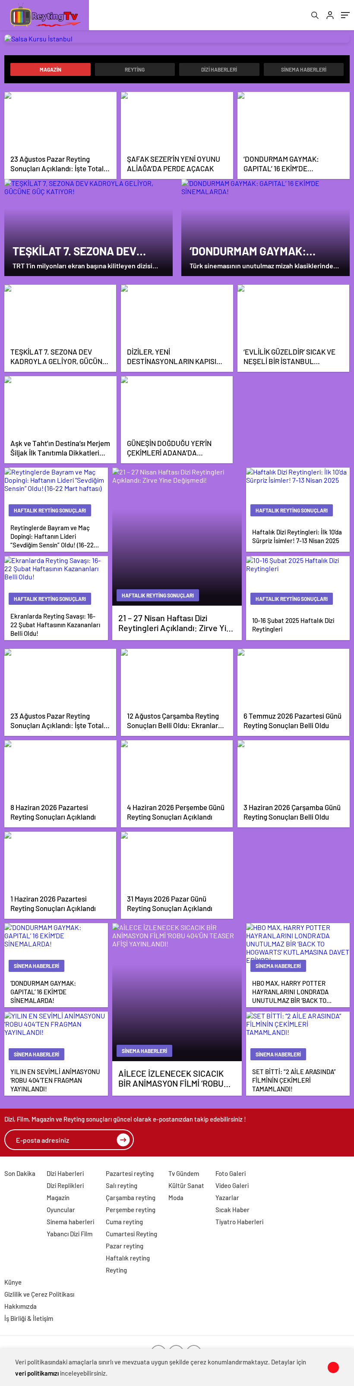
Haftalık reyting (128, 1258)
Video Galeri (232, 1185)
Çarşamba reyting (130, 1197)
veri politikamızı (37, 1373)
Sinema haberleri (303, 69)
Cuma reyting (124, 1222)
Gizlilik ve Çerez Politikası (39, 1294)
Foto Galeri (230, 1173)
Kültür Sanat (186, 1185)
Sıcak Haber (232, 1209)
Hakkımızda (20, 1306)
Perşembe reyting (130, 1209)
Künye (13, 1282)
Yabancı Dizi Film (69, 1234)
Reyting (135, 69)
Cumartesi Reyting (131, 1234)
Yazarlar (227, 1197)
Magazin (50, 69)
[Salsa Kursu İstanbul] (177, 39)
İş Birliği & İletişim (28, 1318)
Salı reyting (121, 1185)
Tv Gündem (183, 1173)
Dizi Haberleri (219, 69)
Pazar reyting (124, 1246)
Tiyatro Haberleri (239, 1222)
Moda (175, 1197)
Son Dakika (19, 1173)
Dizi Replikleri (65, 1185)
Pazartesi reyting (130, 1173)
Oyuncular (61, 1209)
